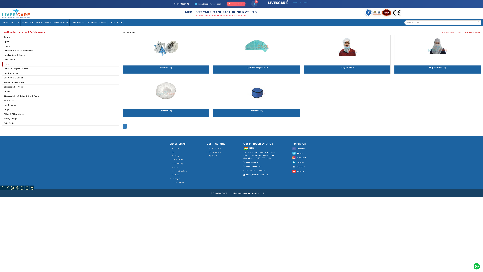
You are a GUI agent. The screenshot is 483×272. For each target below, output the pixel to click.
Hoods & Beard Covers (14, 55)
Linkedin (300, 162)
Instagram (301, 158)
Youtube (300, 171)
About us (175, 148)
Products (175, 156)
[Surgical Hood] (347, 77)
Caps (7, 64)
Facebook (301, 149)
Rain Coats (9, 123)
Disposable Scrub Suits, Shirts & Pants (21, 96)
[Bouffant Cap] (166, 77)
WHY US (39, 22)
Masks (7, 46)
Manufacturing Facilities (56, 22)
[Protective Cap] (256, 120)
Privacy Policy (177, 163)
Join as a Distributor (180, 171)
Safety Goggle (10, 118)
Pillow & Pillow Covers (14, 114)
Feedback (175, 175)
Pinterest (301, 167)
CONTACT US (114, 22)
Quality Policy (177, 160)
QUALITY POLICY (77, 22)
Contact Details (178, 182)
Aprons (7, 41)
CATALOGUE (92, 22)
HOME (5, 22)
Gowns (7, 37)
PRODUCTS (26, 22)
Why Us (175, 167)
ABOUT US (15, 22)
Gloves (7, 91)
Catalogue (176, 178)
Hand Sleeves (10, 105)
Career (174, 152)
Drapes (7, 109)
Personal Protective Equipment (18, 50)
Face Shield (9, 100)
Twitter (300, 153)
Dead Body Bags (11, 73)
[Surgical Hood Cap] (437, 77)
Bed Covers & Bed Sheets (15, 78)
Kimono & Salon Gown (14, 82)
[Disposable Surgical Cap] (256, 77)
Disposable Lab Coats (14, 87)
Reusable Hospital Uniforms (16, 68)
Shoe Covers (9, 59)
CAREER (102, 22)
